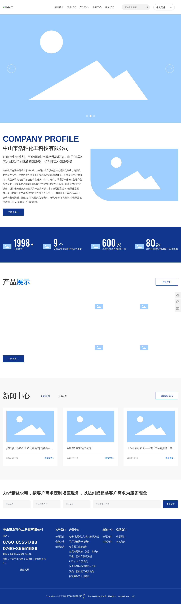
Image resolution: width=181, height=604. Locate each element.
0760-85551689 (20, 548)
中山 (128, 596)
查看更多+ (49, 458)
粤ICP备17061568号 (97, 596)
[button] (87, 116)
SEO (133, 596)
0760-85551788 (20, 542)
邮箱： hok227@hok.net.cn (17, 553)
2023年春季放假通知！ (80, 448)
